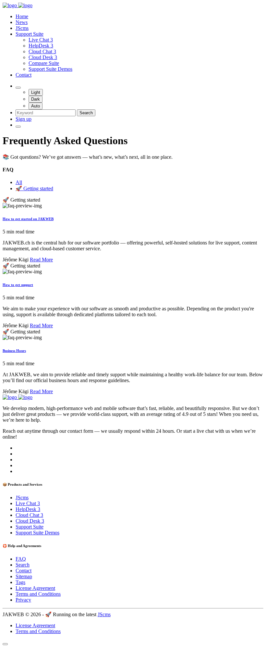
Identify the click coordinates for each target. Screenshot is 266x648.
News (22, 22)
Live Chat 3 (41, 40)
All (19, 182)
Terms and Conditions (38, 594)
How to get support (18, 285)
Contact (23, 75)
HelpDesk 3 (41, 45)
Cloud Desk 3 (43, 57)
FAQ (21, 559)
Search (86, 112)
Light (35, 92)
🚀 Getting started (34, 188)
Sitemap (24, 576)
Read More (41, 259)
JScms (22, 28)
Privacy (23, 600)
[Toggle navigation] (18, 127)
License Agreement (35, 588)
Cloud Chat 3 (42, 51)
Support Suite (29, 34)
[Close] (5, 644)
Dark (35, 99)
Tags (20, 582)
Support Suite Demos (50, 69)
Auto (35, 106)
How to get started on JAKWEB (28, 219)
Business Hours (14, 351)
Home (22, 16)
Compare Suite (44, 63)
